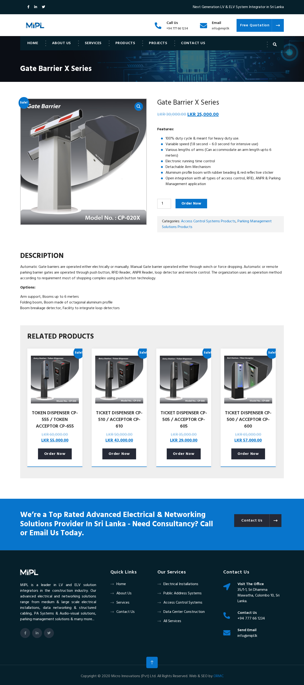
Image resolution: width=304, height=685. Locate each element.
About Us (61, 43)
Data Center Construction (184, 612)
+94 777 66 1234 (177, 28)
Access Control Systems (182, 603)
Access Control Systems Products (208, 221)
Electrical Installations (180, 584)
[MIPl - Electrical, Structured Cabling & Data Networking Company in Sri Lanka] (35, 25)
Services (93, 43)
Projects (158, 43)
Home (32, 43)
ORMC (218, 676)
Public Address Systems (182, 593)
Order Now (191, 203)
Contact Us (193, 43)
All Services (172, 621)
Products (125, 43)
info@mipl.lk (220, 28)
